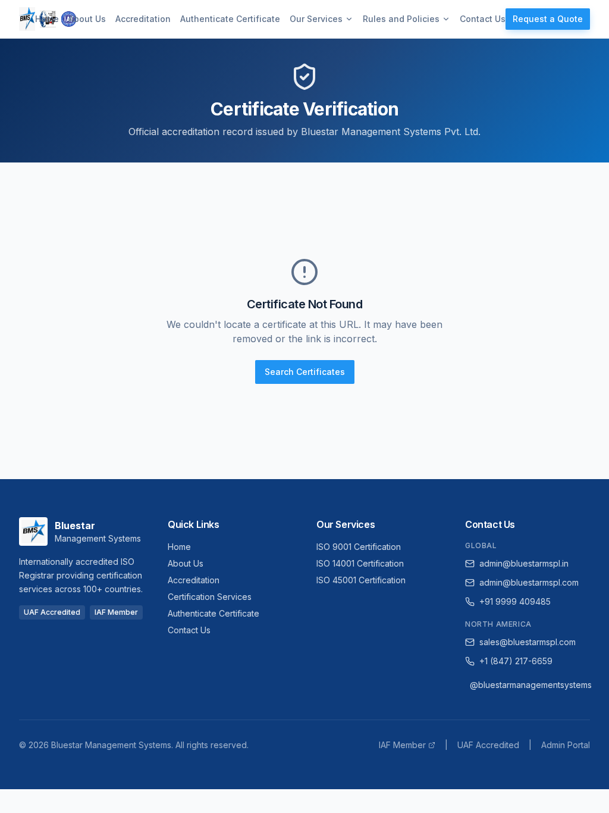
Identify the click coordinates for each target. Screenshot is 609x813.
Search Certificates (305, 372)
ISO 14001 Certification (360, 563)
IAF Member (402, 745)
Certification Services (210, 597)
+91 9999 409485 (515, 601)
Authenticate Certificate (230, 19)
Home (47, 19)
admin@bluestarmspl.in (524, 563)
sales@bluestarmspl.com (527, 642)
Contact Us (483, 19)
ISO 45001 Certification (361, 580)
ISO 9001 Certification (358, 547)
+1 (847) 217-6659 (516, 661)
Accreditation (143, 19)
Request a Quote (548, 19)
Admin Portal (565, 745)
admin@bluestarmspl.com (529, 582)
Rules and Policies (401, 19)
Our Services (316, 19)
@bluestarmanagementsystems (530, 685)
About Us (87, 19)
